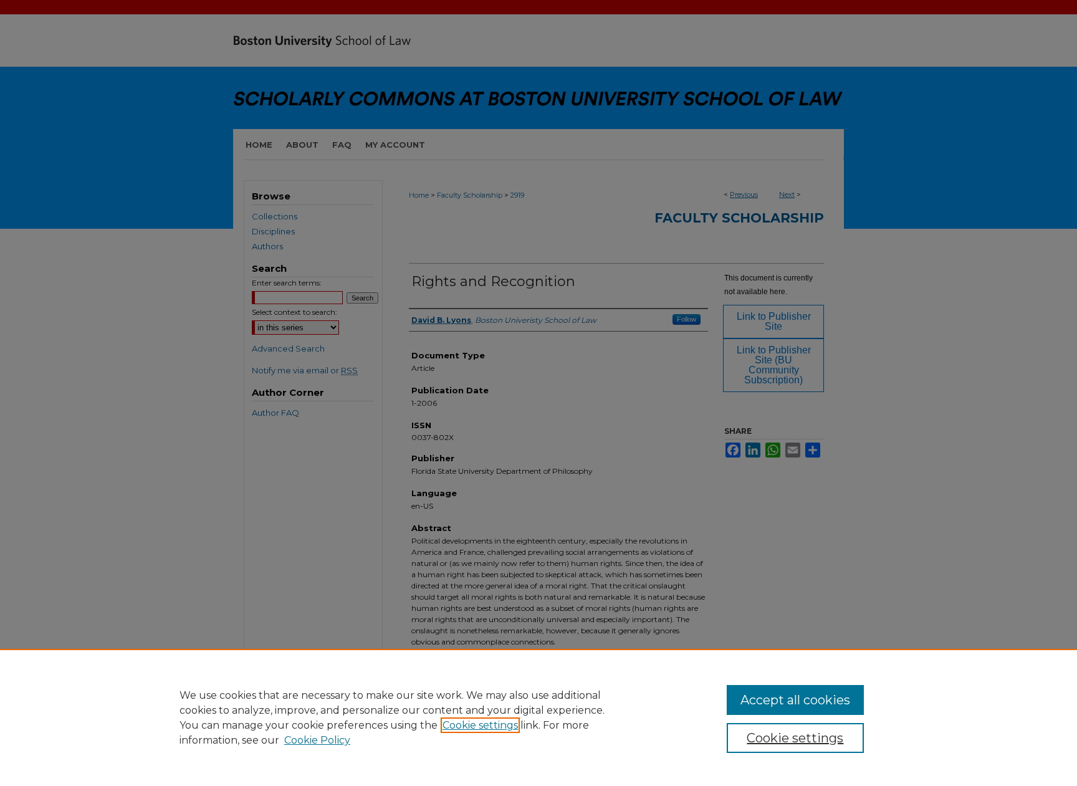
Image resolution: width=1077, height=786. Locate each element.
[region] (538, 717)
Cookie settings (480, 725)
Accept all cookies (795, 700)
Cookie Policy (317, 740)
